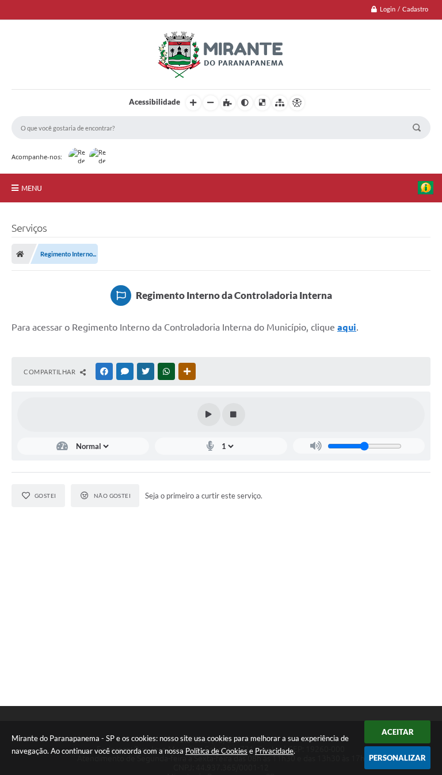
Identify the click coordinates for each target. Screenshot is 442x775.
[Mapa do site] (279, 102)
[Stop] (233, 414)
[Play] (208, 414)
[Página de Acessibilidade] (296, 102)
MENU (31, 188)
